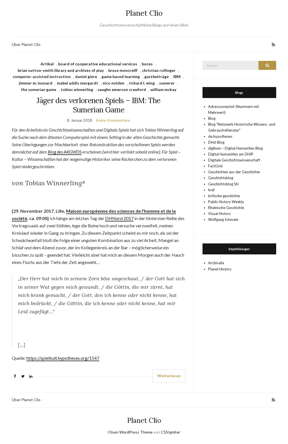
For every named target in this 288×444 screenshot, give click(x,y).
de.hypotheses (220, 136)
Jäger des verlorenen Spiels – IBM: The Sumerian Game (98, 105)
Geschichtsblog (220, 178)
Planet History (219, 269)
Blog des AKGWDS (65, 151)
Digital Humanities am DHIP (230, 154)
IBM (177, 76)
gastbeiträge (156, 76)
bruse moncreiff (123, 70)
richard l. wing (142, 83)
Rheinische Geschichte (226, 207)
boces (147, 63)
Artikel (47, 63)
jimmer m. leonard (35, 83)
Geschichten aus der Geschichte (234, 172)
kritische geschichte (224, 196)
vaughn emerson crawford (122, 89)
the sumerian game (38, 89)
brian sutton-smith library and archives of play (61, 70)
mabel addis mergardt (77, 83)
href (211, 190)
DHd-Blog (216, 142)
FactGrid (215, 166)
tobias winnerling (77, 89)
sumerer (167, 83)
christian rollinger (159, 70)
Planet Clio (144, 13)
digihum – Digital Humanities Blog (235, 148)
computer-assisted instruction (42, 76)
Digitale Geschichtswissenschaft (234, 160)
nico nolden (113, 83)
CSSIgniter (170, 432)
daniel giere (86, 76)
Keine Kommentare (113, 120)
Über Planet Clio (26, 44)
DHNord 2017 (119, 218)
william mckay (163, 89)
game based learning (121, 76)
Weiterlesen (169, 375)
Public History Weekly (226, 201)
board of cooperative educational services (97, 63)
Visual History (219, 213)
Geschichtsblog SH (223, 184)
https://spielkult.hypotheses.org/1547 (62, 358)
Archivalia (216, 263)
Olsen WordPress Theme (130, 432)
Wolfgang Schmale (223, 219)
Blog (211, 118)
